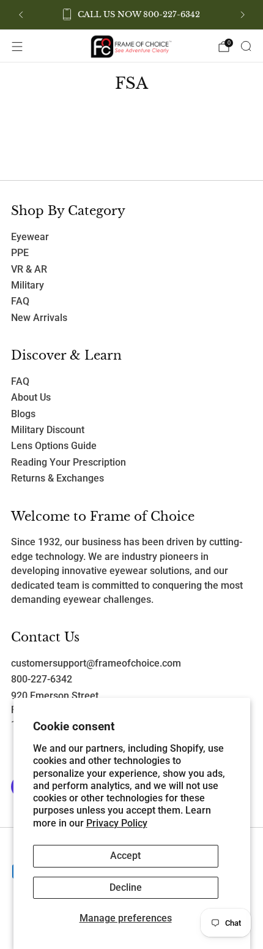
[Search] (246, 46)
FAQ (20, 301)
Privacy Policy (116, 823)
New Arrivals (39, 317)
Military (27, 285)
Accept (125, 855)
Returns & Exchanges (57, 478)
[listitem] (131, 14)
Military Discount (47, 430)
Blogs (23, 414)
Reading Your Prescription (68, 462)
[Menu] (17, 46)
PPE (20, 253)
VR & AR (29, 269)
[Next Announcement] (242, 14)
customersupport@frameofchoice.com (96, 663)
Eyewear (30, 237)
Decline (125, 887)
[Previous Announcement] (20, 14)
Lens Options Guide (54, 446)
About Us (31, 397)
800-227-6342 (41, 679)
